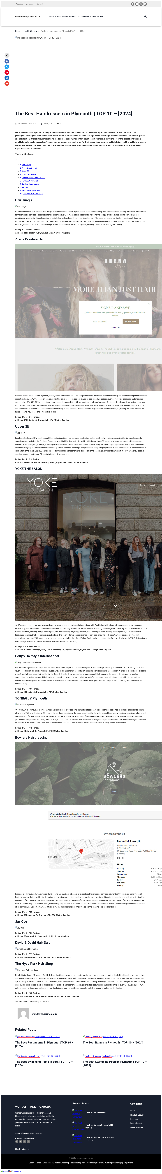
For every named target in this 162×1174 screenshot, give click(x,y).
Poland (130, 1163)
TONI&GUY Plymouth (30, 181)
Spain (123, 1163)
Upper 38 (25, 171)
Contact (40, 4)
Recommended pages (26, 1138)
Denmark (116, 1163)
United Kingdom (61, 1163)
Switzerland (48, 1163)
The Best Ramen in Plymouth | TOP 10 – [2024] (113, 1042)
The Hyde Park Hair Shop (33, 194)
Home (17, 31)
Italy (83, 1163)
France (38, 1163)
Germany (91, 1163)
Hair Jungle (26, 165)
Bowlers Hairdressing (30, 184)
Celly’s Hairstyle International (33, 178)
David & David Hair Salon (31, 191)
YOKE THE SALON (29, 174)
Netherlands (75, 1163)
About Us (19, 4)
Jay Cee (25, 187)
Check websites (22, 1149)
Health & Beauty (30, 31)
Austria (108, 1163)
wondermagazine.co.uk (27, 16)
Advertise (30, 4)
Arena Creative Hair (29, 168)
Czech (31, 1163)
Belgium (99, 1163)
